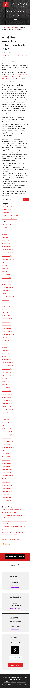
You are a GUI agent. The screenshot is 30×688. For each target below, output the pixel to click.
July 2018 (4, 504)
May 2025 (4, 271)
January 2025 (6, 284)
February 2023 (6, 356)
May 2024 (4, 309)
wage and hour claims (8, 215)
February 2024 (6, 318)
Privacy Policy (21, 682)
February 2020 (6, 460)
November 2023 (6, 328)
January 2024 (6, 322)
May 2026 (4, 234)
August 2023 (5, 337)
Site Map (13, 682)
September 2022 (7, 372)
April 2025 (5, 275)
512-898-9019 (15, 15)
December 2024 (6, 287)
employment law (21, 55)
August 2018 (5, 501)
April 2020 (5, 453)
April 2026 (5, 237)
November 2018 (6, 491)
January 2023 (6, 359)
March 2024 (5, 315)
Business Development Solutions (11, 684)
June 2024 (5, 306)
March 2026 (5, 240)
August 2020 (5, 450)
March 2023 (5, 353)
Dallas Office (15, 629)
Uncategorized (6, 212)
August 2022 (5, 375)
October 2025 (6, 256)
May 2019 (4, 479)
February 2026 (6, 243)
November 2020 (6, 441)
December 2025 (6, 249)
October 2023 (6, 331)
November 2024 (6, 290)
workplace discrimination (9, 219)
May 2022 (4, 384)
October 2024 (6, 293)
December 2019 (6, 466)
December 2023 (6, 325)
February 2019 (6, 482)
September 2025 (7, 259)
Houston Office (15, 608)
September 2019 (6, 475)
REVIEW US (15, 665)
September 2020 (7, 447)
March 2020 (5, 457)
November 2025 (6, 253)
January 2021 (6, 435)
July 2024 (5, 303)
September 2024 (7, 296)
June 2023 (5, 344)
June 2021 (5, 419)
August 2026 (5, 224)
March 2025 (5, 278)
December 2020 (6, 438)
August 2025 (5, 262)
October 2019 (5, 472)
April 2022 (5, 388)
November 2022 (6, 366)
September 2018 (6, 497)
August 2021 (5, 413)
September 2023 (7, 334)
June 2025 (5, 268)
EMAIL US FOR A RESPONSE (15, 556)
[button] (15, 20)
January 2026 (6, 246)
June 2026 (5, 231)
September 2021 (6, 409)
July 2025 (4, 265)
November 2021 (6, 403)
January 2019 (6, 485)
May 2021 (4, 422)
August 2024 (5, 300)
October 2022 (6, 369)
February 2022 (6, 394)
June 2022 (5, 381)
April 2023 (5, 350)
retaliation (5, 58)
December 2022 (6, 362)
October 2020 (6, 444)
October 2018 (5, 494)
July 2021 (4, 416)
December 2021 (6, 400)
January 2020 (6, 463)
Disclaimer (7, 682)
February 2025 (6, 281)
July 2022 (4, 378)
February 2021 (6, 431)
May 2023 (4, 347)
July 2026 (4, 228)
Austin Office (15, 587)
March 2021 (5, 428)
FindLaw (26, 684)
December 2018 (6, 488)
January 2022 (6, 397)
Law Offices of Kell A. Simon (16, 677)
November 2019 (6, 469)
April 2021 (5, 425)
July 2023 (4, 340)
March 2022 (5, 391)
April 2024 (5, 312)
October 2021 (5, 406)
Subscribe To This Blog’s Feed (12, 539)
